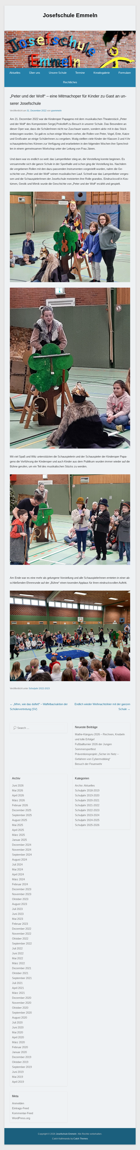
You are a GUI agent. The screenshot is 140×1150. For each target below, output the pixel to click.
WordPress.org (21, 1118)
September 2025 (22, 815)
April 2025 (18, 829)
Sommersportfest (85, 749)
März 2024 (18, 879)
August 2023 (19, 904)
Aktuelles (14, 72)
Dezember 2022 (21, 928)
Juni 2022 (18, 953)
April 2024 (18, 874)
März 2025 (18, 834)
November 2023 (21, 894)
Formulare (124, 72)
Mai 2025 (17, 825)
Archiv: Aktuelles (85, 785)
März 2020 (18, 1042)
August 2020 (19, 1017)
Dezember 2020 (21, 997)
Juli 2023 (17, 908)
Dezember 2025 (21, 810)
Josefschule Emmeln (70, 15)
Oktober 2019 (20, 1062)
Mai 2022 (17, 958)
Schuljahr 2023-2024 (87, 815)
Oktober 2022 (20, 938)
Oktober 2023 (20, 899)
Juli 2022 (17, 948)
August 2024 (19, 859)
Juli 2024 (17, 864)
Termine (80, 72)
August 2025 (19, 820)
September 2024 (22, 854)
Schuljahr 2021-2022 (87, 805)
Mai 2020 (17, 1032)
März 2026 (18, 800)
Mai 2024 (17, 869)
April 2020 (18, 1037)
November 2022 (21, 933)
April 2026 (18, 795)
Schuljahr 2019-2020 (87, 795)
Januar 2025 (19, 839)
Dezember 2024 (21, 844)
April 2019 (18, 1081)
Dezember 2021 (21, 968)
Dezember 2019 (21, 1057)
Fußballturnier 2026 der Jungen (93, 744)
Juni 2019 (18, 1071)
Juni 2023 (18, 913)
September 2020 (22, 1012)
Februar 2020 (20, 1047)
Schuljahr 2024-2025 (87, 820)
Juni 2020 (18, 1027)
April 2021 (18, 987)
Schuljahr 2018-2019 (87, 790)
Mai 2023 (17, 918)
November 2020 (21, 1002)
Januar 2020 (19, 1052)
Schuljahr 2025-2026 (87, 825)
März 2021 (18, 992)
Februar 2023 (20, 923)
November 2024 (21, 849)
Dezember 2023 (21, 889)
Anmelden (18, 1103)
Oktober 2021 (20, 973)
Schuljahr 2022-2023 (39, 688)
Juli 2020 (17, 1022)
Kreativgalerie (102, 72)
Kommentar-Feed (22, 1113)
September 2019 (22, 1066)
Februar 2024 (20, 884)
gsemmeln (56, 110)
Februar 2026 (20, 805)
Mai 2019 (17, 1076)
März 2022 (18, 963)
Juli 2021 (17, 983)
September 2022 (22, 943)
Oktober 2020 (20, 1007)
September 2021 (22, 978)
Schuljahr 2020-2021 (87, 800)
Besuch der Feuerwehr (88, 763)
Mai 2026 (17, 790)
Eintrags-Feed (20, 1108)
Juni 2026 (18, 785)
